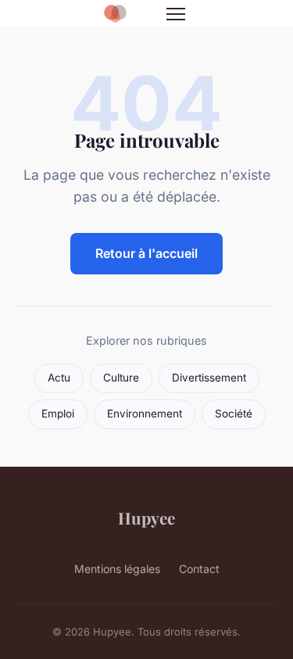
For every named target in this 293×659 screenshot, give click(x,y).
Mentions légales (117, 568)
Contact (199, 568)
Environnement (144, 413)
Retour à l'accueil (146, 253)
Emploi (57, 413)
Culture (121, 377)
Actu (59, 377)
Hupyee (146, 517)
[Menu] (175, 14)
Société (233, 413)
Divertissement (209, 377)
